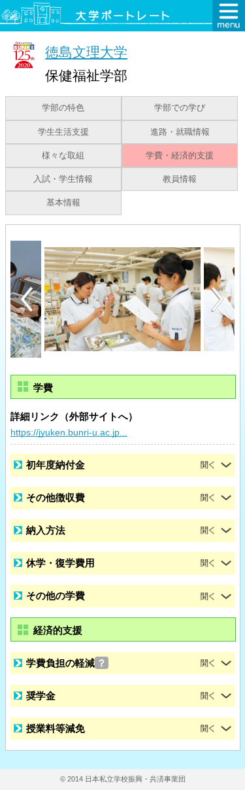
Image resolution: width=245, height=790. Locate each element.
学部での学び (179, 107)
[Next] (218, 299)
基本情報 (63, 202)
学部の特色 (63, 107)
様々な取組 (63, 155)
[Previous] (26, 299)
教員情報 (180, 179)
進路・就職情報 (180, 132)
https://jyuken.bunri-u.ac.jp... (68, 432)
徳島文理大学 (86, 52)
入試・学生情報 (63, 179)
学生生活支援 (63, 132)
